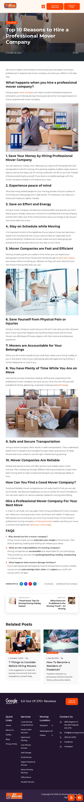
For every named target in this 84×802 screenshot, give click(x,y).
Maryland (44, 725)
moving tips (49, 584)
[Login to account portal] (79, 798)
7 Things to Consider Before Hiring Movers (22, 664)
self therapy (62, 385)
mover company (26, 92)
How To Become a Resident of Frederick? (58, 666)
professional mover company (66, 584)
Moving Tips (11, 23)
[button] (43, 6)
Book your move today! (40, 525)
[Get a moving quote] (71, 798)
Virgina (42, 735)
